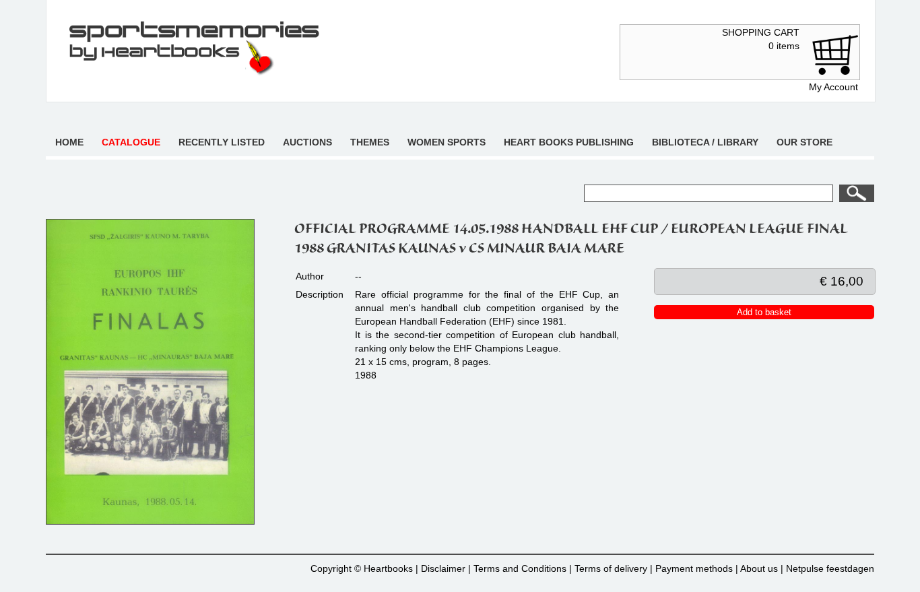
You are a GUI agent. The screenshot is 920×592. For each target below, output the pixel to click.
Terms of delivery (610, 568)
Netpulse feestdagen (830, 568)
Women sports (446, 142)
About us (759, 568)
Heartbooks (388, 568)
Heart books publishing (569, 142)
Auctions (307, 142)
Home (69, 142)
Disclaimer (443, 568)
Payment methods (694, 568)
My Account (833, 86)
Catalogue (131, 142)
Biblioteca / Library (705, 142)
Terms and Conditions (519, 568)
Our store (804, 142)
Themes (369, 142)
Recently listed (221, 142)
